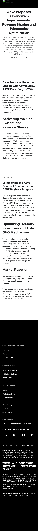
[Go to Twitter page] (7, 435)
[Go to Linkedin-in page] (32, 435)
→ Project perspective (7, 408)
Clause (5, 354)
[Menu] (33, 4)
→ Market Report (6, 400)
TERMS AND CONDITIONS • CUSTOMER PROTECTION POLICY (19, 466)
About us (6, 350)
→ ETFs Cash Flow (6, 402)
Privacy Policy (7, 357)
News (4, 390)
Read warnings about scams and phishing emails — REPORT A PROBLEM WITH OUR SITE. (19, 494)
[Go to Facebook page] (24, 435)
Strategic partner (11, 370)
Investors (8, 378)
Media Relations (10, 374)
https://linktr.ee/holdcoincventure (15, 429)
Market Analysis (8, 394)
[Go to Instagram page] (15, 435)
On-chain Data (8, 397)
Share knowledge (7, 412)
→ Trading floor (6, 410)
